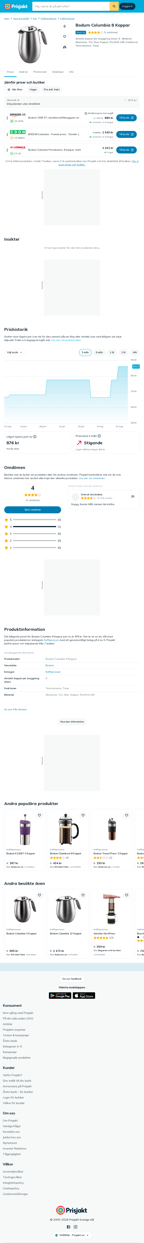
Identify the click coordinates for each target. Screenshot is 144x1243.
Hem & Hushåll (21, 18)
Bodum (50, 665)
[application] (72, 394)
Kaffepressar (67, 18)
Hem (6, 18)
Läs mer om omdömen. (92, 478)
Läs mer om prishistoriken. (66, 340)
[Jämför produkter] (64, 47)
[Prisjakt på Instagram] (75, 1226)
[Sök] (114, 6)
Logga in (127, 6)
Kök (35, 18)
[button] (64, 26)
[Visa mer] (7, 118)
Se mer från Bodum (15, 709)
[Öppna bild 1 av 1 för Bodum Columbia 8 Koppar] (32, 44)
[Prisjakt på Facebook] (68, 1226)
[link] (104, 499)
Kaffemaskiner (48, 18)
